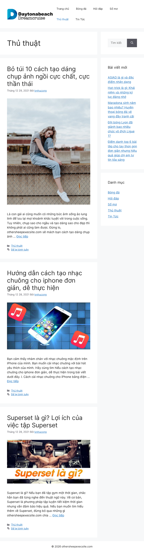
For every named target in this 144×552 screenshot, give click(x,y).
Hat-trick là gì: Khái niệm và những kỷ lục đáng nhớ (121, 92)
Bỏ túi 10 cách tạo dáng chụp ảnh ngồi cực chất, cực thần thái (48, 76)
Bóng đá (81, 8)
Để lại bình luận (20, 249)
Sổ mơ (114, 8)
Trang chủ (63, 8)
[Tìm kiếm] (132, 43)
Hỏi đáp (98, 8)
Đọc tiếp (22, 236)
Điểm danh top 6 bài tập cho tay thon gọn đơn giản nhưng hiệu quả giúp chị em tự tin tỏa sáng (122, 150)
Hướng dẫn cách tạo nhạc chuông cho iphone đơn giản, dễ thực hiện (44, 280)
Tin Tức (80, 19)
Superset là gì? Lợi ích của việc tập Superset (45, 421)
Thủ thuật (62, 19)
